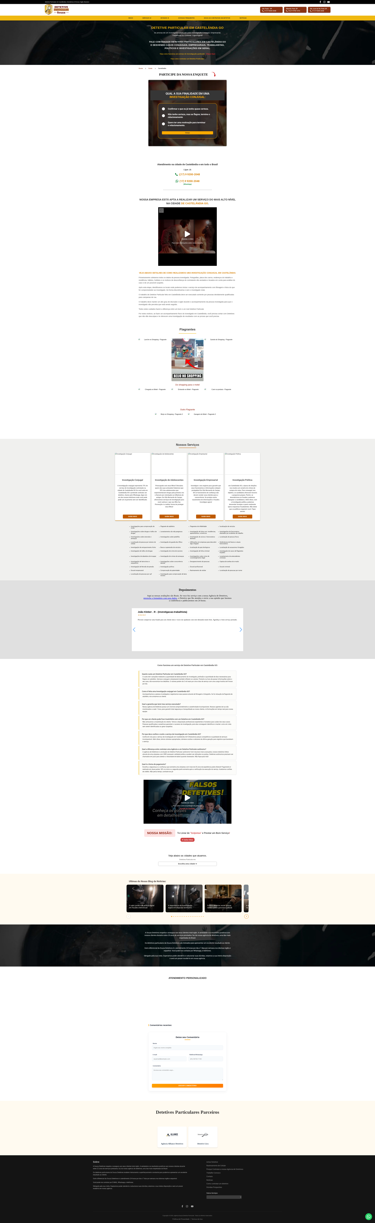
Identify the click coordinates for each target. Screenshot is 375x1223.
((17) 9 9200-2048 (189, 174)
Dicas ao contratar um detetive (217, 18)
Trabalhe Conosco (213, 1173)
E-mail (155, 1055)
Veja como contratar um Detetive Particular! (187, 59)
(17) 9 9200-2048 (189, 182)
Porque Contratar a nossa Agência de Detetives (224, 1169)
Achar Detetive (212, 1162)
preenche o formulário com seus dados (160, 598)
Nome (155, 1043)
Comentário (157, 1066)
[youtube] (328, 2)
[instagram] (324, 2)
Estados (164, 18)
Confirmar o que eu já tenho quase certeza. (188, 109)
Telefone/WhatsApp (196, 1055)
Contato (209, 1176)
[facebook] (320, 2)
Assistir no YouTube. (187, 808)
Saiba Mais (132, 516)
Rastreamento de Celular (216, 1166)
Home (141, 68)
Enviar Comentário (188, 1085)
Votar (187, 133)
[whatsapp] (368, 1219)
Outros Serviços (212, 1193)
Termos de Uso (197, 1219)
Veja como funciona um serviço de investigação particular (187, 54)
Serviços (146, 18)
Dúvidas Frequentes (186, 18)
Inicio (130, 18)
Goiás (150, 68)
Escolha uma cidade (187, 864)
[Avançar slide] (246, 916)
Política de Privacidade (180, 1219)
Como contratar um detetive (217, 1184)
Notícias (243, 18)
